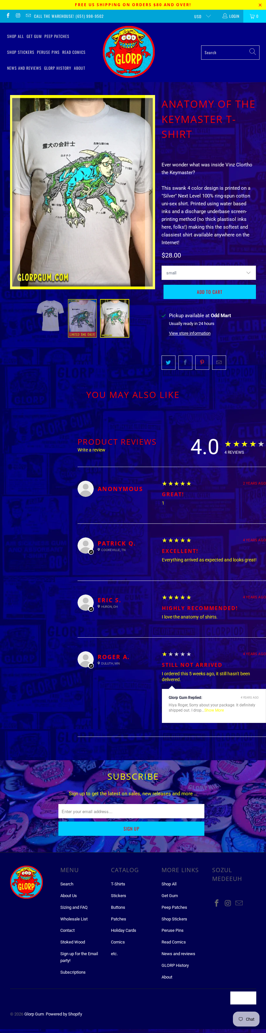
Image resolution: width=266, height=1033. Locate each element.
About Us (68, 895)
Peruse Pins (48, 52)
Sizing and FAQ (74, 907)
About (79, 68)
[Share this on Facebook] (185, 362)
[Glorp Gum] (129, 52)
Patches (118, 919)
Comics (118, 942)
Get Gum (34, 36)
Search (66, 884)
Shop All (15, 36)
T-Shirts (118, 884)
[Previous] (15, 192)
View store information (190, 333)
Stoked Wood (72, 942)
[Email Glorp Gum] (28, 16)
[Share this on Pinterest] (202, 362)
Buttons (118, 907)
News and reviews (24, 68)
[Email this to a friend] (219, 362)
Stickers (118, 895)
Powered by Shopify (64, 1014)
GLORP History (57, 68)
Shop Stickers (20, 52)
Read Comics (74, 52)
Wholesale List (74, 919)
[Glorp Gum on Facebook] (7, 16)
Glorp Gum (34, 1014)
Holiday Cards (123, 930)
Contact (67, 930)
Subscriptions (73, 972)
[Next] (150, 192)
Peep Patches (56, 36)
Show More (214, 710)
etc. (114, 953)
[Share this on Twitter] (168, 362)
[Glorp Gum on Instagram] (17, 16)
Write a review (91, 449)
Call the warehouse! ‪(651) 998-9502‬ (69, 16)
